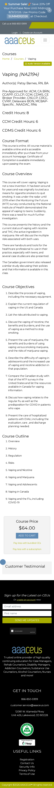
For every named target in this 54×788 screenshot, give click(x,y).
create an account (26, 599)
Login (15, 32)
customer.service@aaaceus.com (29, 705)
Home (6, 58)
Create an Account (32, 32)
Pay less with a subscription (27, 549)
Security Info (27, 766)
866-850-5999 (29, 699)
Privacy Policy (27, 770)
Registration (27, 759)
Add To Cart (27, 535)
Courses (19, 58)
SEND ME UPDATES (27, 620)
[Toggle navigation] (45, 40)
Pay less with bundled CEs (27, 543)
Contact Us (27, 763)
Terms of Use (27, 774)
